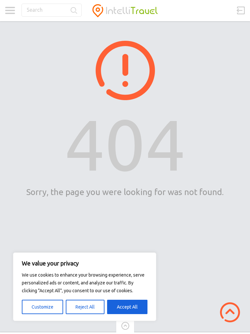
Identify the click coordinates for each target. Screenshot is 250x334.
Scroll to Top (230, 312)
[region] (84, 286)
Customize (42, 307)
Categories (10, 10)
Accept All (127, 307)
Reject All (85, 307)
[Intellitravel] (125, 10)
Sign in (241, 10)
